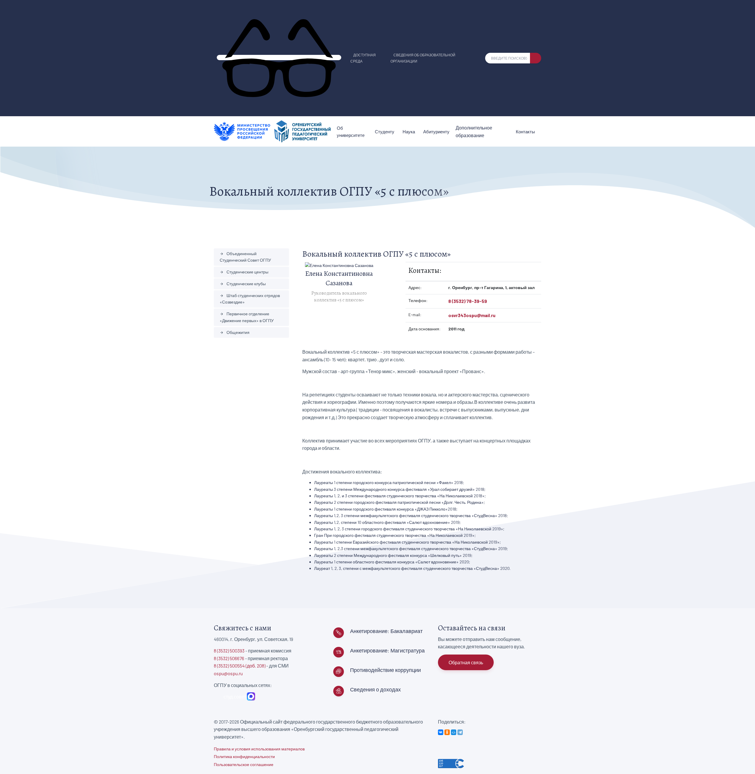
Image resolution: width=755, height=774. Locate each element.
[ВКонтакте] (440, 732)
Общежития (235, 332)
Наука (409, 131)
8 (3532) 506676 (229, 658)
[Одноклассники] (447, 732)
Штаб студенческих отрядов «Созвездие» (250, 298)
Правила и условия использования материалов (259, 748)
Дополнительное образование (474, 131)
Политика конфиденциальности (244, 756)
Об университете (351, 131)
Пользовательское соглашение (243, 764)
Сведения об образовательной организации (422, 58)
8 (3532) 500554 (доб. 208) (239, 665)
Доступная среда (363, 58)
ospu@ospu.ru (228, 673)
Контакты (525, 131)
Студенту (384, 131)
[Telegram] (460, 732)
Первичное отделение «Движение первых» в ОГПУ (247, 317)
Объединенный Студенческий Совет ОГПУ (245, 257)
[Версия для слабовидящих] (279, 57)
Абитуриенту (436, 131)
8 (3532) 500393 (229, 650)
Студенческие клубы (243, 283)
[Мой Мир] (453, 732)
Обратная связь (466, 662)
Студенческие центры (244, 271)
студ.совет (234, 696)
